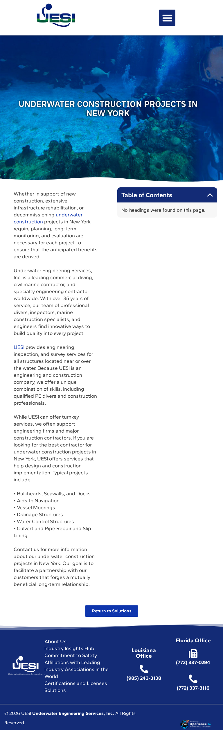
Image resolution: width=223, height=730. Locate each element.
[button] (167, 18)
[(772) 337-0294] (193, 653)
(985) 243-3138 (144, 678)
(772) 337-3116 (193, 688)
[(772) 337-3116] (193, 679)
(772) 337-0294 (193, 662)
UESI (19, 347)
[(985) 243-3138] (143, 669)
